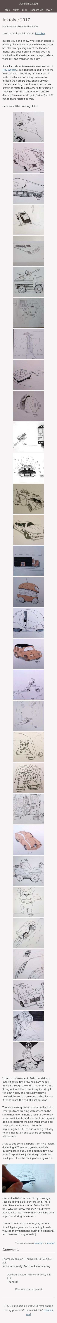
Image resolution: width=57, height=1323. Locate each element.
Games (16, 10)
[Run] (28, 437)
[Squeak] (28, 902)
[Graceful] (28, 623)
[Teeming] (28, 499)
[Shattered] (28, 468)
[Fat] (28, 592)
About (49, 10)
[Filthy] (28, 654)
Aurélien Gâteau (28, 3)
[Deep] (28, 716)
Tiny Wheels (9, 69)
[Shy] (28, 313)
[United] (28, 995)
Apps (7, 10)
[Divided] (28, 158)
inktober (51, 1243)
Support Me (36, 10)
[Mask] (28, 1057)
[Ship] (28, 871)
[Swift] (28, 127)
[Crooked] (28, 344)
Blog (24, 10)
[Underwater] (28, 220)
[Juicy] (28, 809)
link (4, 1262)
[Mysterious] (28, 561)
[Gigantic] (28, 406)
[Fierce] (28, 530)
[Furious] (28, 747)
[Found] (28, 1026)
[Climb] (28, 933)
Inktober (40, 33)
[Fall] (28, 964)
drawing (38, 1243)
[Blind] (28, 840)
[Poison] (28, 189)
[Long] (28, 251)
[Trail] (28, 778)
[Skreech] (28, 375)
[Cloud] (28, 685)
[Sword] (28, 282)
